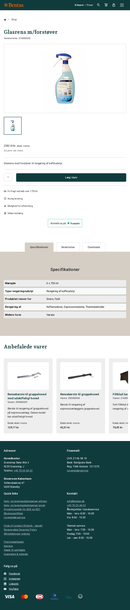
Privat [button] (90, 5)
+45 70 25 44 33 (23, 470)
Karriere (8, 546)
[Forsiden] (5, 19)
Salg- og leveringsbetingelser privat (24, 505)
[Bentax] (14, 5)
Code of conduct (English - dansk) (23, 525)
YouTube (14, 588)
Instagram (14, 578)
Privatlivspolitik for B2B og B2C (22, 509)
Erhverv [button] (79, 5)
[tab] (39, 247)
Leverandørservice (77, 470)
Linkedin (14, 583)
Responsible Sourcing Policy (20, 529)
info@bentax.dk (76, 501)
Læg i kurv (71, 177)
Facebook (14, 573)
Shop (14, 19)
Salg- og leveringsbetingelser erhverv (25, 501)
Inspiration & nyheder (16, 554)
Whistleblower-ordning (17, 533)
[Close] (122, 5)
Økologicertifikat (13, 513)
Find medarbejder (14, 541)
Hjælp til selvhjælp (14, 550)
